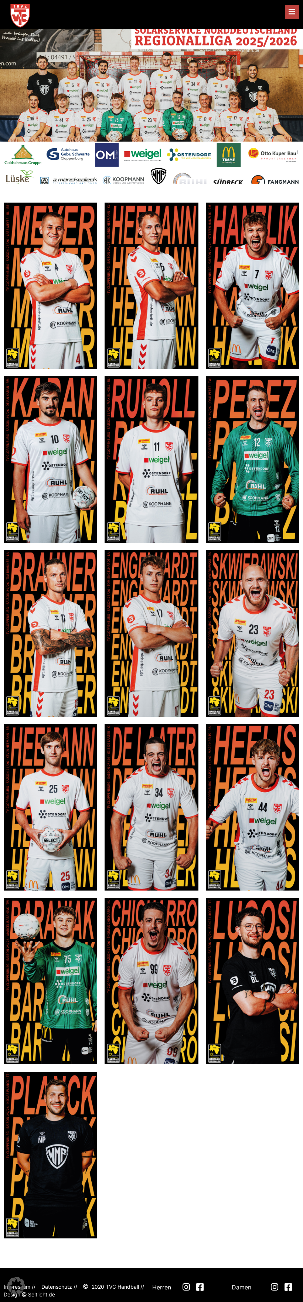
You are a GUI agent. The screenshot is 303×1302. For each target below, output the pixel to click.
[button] (292, 12)
